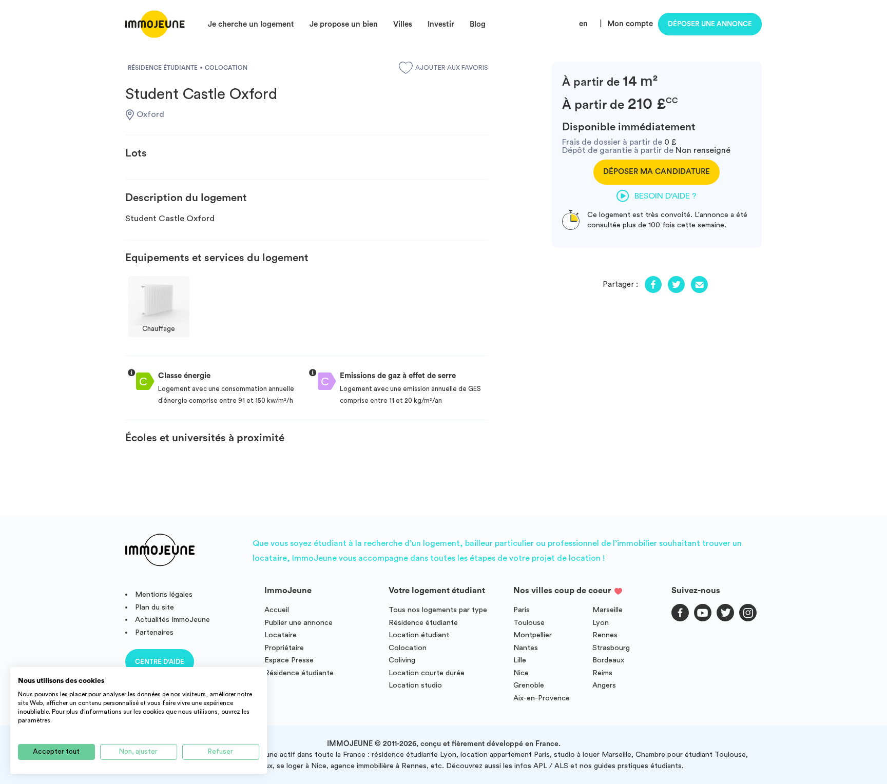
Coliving (402, 660)
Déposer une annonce (710, 24)
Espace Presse (289, 660)
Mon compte (630, 24)
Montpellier (532, 635)
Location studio (415, 685)
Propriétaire (284, 648)
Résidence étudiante (299, 673)
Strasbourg (611, 648)
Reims (602, 673)
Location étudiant (419, 635)
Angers (604, 685)
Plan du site (154, 607)
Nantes (525, 648)
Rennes (605, 635)
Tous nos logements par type (438, 610)
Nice (521, 673)
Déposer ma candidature (656, 171)
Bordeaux (608, 660)
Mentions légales (163, 594)
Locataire (280, 635)
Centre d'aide (159, 661)
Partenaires (154, 632)
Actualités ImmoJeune (172, 619)
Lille (519, 660)
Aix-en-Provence (541, 698)
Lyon (600, 622)
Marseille (607, 610)
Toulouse (529, 622)
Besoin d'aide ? (665, 196)
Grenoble (528, 685)
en (583, 24)
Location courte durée (427, 673)
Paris (521, 610)
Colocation (408, 648)
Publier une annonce (298, 622)
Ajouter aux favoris (451, 68)
